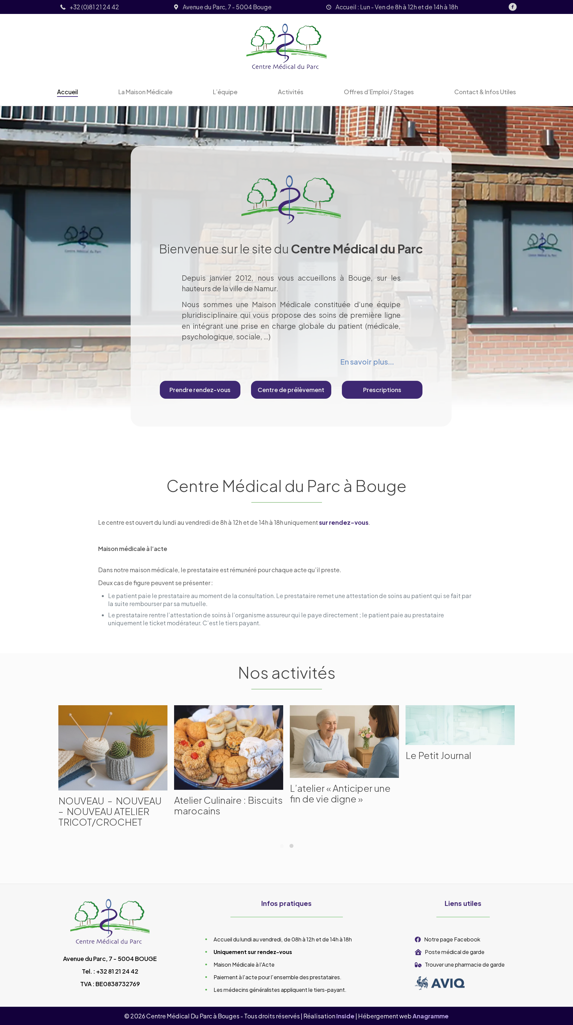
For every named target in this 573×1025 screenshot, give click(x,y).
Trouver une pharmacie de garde (465, 964)
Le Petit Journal (438, 755)
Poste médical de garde (454, 951)
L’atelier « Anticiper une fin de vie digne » (340, 793)
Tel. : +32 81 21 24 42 (110, 971)
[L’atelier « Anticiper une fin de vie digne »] (344, 741)
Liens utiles (463, 903)
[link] (440, 983)
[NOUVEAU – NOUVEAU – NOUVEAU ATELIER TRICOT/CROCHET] (112, 747)
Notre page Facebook (452, 939)
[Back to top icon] (541, 1011)
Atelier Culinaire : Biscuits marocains (228, 805)
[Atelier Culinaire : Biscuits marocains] (228, 747)
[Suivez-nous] (512, 7)
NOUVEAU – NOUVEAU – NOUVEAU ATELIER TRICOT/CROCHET (109, 811)
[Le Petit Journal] (460, 725)
